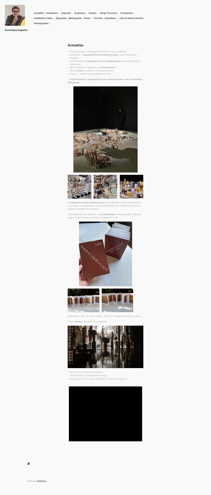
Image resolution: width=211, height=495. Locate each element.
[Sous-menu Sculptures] (86, 13)
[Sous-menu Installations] (58, 13)
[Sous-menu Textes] (91, 18)
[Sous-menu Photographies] (49, 23)
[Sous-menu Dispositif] (71, 13)
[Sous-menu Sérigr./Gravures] (117, 13)
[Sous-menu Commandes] (134, 13)
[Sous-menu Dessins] (97, 13)
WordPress (41, 481)
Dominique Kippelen (16, 30)
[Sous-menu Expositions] (116, 18)
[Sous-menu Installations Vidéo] (53, 18)
